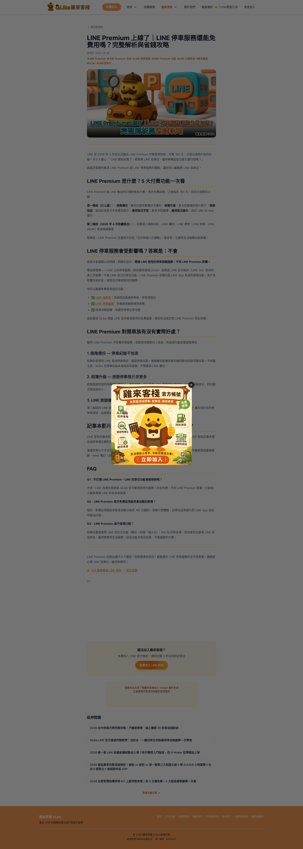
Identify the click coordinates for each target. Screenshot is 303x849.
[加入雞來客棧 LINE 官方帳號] (151, 424)
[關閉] (191, 385)
